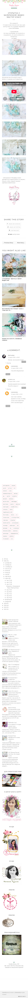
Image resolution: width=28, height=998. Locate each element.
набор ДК (18, 504)
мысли (12, 504)
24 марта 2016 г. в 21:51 (16, 368)
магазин (5, 498)
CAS (10, 528)
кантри (8, 496)
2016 (5, 561)
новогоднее (6, 506)
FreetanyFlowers (7, 530)
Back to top (21, 996)
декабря (7, 562)
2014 (5, 605)
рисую (12, 514)
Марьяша (11, 355)
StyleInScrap (6, 538)
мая (6, 574)
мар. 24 (8, 584)
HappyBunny (6, 533)
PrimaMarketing (14, 533)
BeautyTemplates (10, 992)
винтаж (15, 493)
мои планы (5, 504)
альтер (4, 488)
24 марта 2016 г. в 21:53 (16, 394)
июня (6, 572)
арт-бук (10, 488)
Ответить (24, 361)
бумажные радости (7, 493)
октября (7, 564)
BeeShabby (5, 528)
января (7, 601)
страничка (12, 520)
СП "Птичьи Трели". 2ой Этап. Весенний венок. (14, 754)
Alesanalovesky (19, 965)
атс (14, 488)
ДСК (4, 496)
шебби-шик (12, 525)
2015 (5, 603)
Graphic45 (15, 530)
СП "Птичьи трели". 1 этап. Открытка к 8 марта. (14, 651)
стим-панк (5, 520)
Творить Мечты (6, 522)
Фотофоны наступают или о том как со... (12, 309)
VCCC (12, 538)
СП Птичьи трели (15, 517)
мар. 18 (8, 591)
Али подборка (6, 485)
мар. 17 (8, 593)
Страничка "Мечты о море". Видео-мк (12, 279)
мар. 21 (8, 589)
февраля (7, 599)
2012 (5, 609)
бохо (10, 490)
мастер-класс (16, 234)
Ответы (9, 363)
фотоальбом (15, 522)
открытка (5, 509)
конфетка (14, 496)
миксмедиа (14, 501)
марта (6, 578)
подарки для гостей (7, 512)
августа (7, 568)
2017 (5, 559)
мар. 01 (8, 597)
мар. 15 (8, 595)
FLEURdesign (16, 528)
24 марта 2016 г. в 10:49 (13, 357)
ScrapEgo (11, 536)
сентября (7, 566)
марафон (11, 498)
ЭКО (18, 525)
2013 (5, 607)
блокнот (5, 490)
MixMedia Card (12, 722)
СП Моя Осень (6, 517)
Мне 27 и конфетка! (13, 664)
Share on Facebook (14, 223)
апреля (7, 576)
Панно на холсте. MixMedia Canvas (12, 339)
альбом (13, 485)
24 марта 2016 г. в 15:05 (13, 381)
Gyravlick (11, 379)
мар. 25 (8, 582)
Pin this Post (15, 230)
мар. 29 (8, 580)
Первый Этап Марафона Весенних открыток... (14, 737)
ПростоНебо (6, 514)
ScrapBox (5, 536)
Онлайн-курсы (14, 506)
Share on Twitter (15, 227)
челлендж (5, 525)
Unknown (14, 366)
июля (6, 570)
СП (16, 514)
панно (11, 509)
